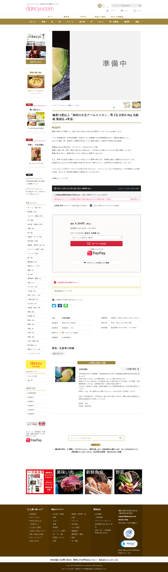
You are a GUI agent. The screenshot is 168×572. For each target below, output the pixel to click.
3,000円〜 (31, 397)
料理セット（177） (34, 266)
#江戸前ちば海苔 (99, 452)
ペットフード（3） (34, 353)
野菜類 (55, 527)
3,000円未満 (32, 393)
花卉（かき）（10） (34, 295)
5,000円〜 (31, 401)
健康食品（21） (33, 262)
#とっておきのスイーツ (129, 449)
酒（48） (31, 257)
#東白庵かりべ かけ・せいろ (81, 452)
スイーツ (70, 21)
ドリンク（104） (33, 253)
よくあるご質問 (35, 527)
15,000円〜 (31, 414)
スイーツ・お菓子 (59, 531)
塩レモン (31, 380)
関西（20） (31, 324)
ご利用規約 (99, 517)
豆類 (54, 541)
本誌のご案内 (100, 16)
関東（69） (31, 312)
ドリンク (75, 521)
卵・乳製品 (114, 21)
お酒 (73, 517)
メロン (77, 105)
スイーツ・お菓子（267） (36, 249)
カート (139, 10)
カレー (101, 21)
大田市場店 (66, 318)
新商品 (66, 16)
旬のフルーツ (58, 353)
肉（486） (31, 220)
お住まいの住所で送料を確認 (128, 188)
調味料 (127, 21)
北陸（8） (31, 328)
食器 (73, 537)
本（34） (31, 274)
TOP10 (83, 16)
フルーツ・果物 (65, 105)
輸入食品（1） (32, 345)
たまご (55, 521)
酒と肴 (82, 21)
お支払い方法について (37, 531)
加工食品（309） (33, 241)
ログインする (34, 517)
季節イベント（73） (34, 349)
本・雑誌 (75, 541)
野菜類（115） (32, 212)
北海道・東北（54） (34, 307)
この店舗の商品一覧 (132, 369)
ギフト (50, 16)
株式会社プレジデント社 (108, 560)
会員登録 (32, 514)
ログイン (113, 10)
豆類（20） (31, 228)
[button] (129, 544)
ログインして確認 (71, 332)
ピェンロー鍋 (32, 376)
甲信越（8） (32, 316)
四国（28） (31, 337)
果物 (54, 524)
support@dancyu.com (127, 516)
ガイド (126, 10)
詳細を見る (134, 199)
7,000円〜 (31, 405)
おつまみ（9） (32, 303)
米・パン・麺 (58, 534)
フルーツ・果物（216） (35, 216)
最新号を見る (36, 61)
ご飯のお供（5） (33, 299)
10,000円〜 (31, 410)
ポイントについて (35, 537)
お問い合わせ (34, 541)
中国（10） (31, 332)
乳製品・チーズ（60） (35, 237)
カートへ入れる (99, 243)
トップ (54, 105)
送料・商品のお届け (36, 534)
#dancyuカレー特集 (114, 452)
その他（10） (32, 291)
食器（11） (31, 282)
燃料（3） (31, 270)
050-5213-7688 (123, 520)
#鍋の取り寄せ (60, 449)
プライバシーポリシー (103, 521)
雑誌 (137, 21)
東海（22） (31, 320)
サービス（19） (33, 287)
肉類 (54, 517)
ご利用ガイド (34, 524)
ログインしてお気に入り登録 (98, 262)
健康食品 (75, 531)
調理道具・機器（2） (35, 278)
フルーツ (32, 21)
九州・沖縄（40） (34, 341)
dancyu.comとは (35, 521)
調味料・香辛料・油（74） (37, 245)
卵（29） (31, 232)
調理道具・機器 (77, 534)
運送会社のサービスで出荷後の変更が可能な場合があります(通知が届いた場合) (83, 199)
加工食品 (75, 524)
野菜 (43, 21)
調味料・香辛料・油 (79, 514)
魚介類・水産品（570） (35, 224)
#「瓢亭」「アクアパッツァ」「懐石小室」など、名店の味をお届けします (93, 449)
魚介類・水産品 (58, 514)
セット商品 (76, 527)
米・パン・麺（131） (35, 207)
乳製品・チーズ (58, 537)
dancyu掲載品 (117, 16)
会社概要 (98, 514)
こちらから (79, 300)
